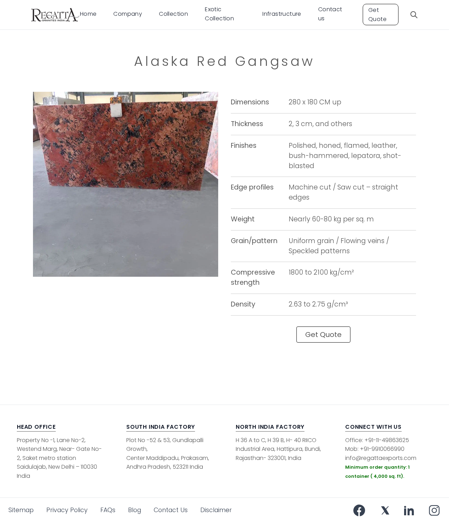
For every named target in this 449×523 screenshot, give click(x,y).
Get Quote (377, 14)
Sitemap (21, 510)
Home (88, 14)
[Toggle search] (414, 15)
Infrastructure (281, 14)
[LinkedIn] (409, 510)
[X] (385, 510)
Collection (173, 14)
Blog (134, 510)
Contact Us (171, 510)
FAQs (107, 510)
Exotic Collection (219, 13)
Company (127, 14)
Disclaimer (216, 510)
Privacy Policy (67, 510)
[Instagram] (434, 510)
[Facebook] (359, 510)
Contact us (330, 13)
